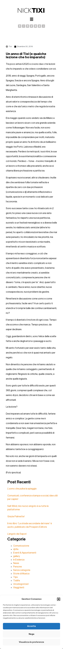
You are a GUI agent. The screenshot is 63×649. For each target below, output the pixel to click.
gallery (16, 556)
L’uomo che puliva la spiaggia (21, 489)
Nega (31, 634)
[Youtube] (35, 26)
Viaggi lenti (18, 587)
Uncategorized (20, 584)
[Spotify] (39, 26)
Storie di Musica (21, 573)
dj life (15, 549)
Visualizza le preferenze (31, 642)
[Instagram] (23, 26)
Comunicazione (21, 546)
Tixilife (16, 580)
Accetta (31, 626)
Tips (15, 577)
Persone (17, 567)
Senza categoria (21, 570)
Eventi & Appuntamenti (24, 553)
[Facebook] (19, 26)
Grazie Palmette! (16, 516)
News (16, 563)
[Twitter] (31, 26)
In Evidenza (18, 560)
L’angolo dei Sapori (17, 534)
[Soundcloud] (43, 26)
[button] (58, 599)
